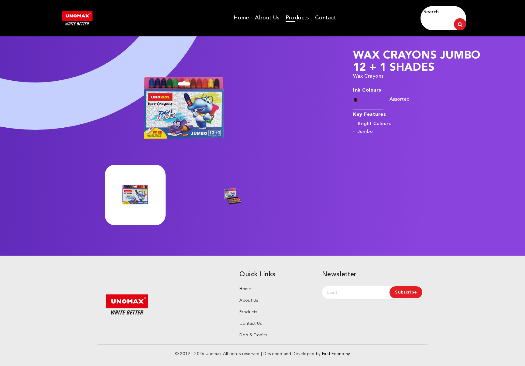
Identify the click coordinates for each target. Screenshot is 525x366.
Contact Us (250, 323)
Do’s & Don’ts (253, 335)
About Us (267, 17)
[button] (184, 109)
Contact (325, 17)
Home (241, 17)
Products (297, 17)
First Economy (336, 354)
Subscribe (406, 292)
